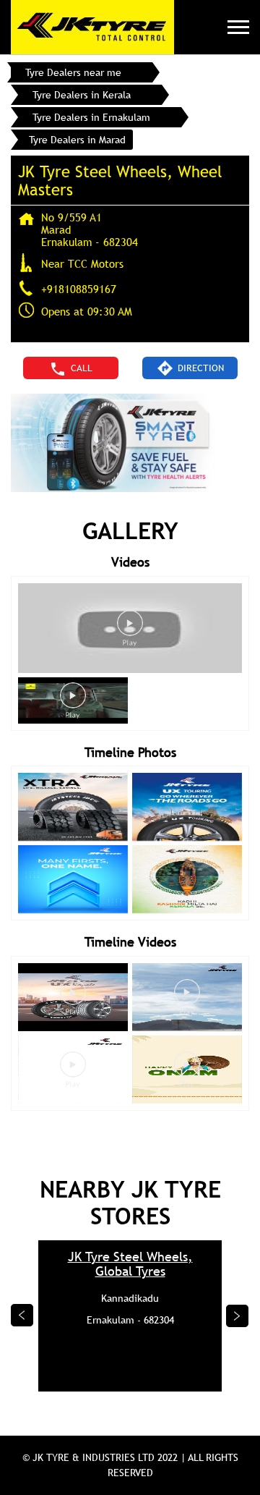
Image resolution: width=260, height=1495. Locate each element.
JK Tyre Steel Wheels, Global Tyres (130, 1264)
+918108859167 (78, 288)
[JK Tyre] (92, 27)
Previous (22, 1315)
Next (237, 1315)
